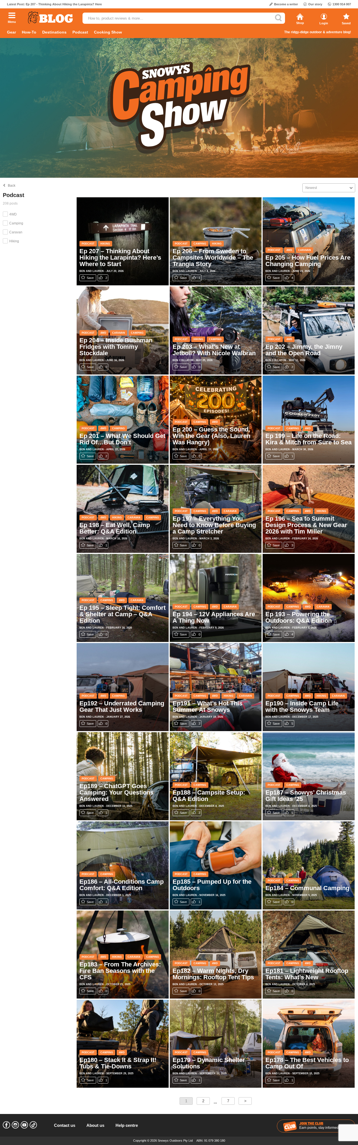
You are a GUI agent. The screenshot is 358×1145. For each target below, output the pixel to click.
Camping (16, 223)
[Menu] (12, 16)
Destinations (54, 32)
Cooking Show (108, 32)
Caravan (15, 232)
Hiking (14, 241)
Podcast (80, 32)
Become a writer (286, 4)
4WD (13, 214)
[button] (329, 188)
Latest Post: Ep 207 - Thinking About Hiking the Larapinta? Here (54, 4)
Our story (315, 4)
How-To (29, 32)
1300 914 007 (342, 4)
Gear (11, 32)
